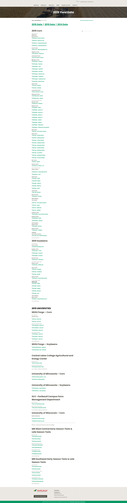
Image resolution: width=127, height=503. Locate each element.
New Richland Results (38, 481)
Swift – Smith (37, 188)
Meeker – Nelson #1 (38, 114)
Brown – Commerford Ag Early (40, 43)
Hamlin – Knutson (38, 226)
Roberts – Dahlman (38, 230)
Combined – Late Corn (38, 327)
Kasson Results (37, 475)
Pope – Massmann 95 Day (39, 145)
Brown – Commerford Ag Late (40, 45)
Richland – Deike (37, 218)
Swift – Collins (37, 178)
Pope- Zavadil (37, 274)
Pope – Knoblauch (38, 271)
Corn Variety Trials (38, 363)
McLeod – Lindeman (38, 103)
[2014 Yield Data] (33, 319)
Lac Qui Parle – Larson (38, 91)
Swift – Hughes (37, 180)
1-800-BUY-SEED (83, 1)
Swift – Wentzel (37, 290)
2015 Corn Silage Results (39, 379)
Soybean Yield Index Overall (40, 407)
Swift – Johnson (37, 183)
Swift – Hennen (37, 285)
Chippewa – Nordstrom (39, 53)
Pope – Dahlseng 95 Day (39, 137)
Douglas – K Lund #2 (38, 255)
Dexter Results (37, 468)
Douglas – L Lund (37, 250)
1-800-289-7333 (90, 1)
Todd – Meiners (37, 192)
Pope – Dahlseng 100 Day (39, 150)
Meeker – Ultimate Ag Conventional (41, 127)
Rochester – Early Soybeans (40, 388)
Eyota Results (37, 472)
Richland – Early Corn (38, 330)
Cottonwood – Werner (39, 57)
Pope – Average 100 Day (39, 147)
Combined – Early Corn (39, 325)
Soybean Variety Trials (39, 366)
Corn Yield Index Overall (39, 403)
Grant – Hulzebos (37, 87)
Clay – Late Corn (37, 321)
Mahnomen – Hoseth (38, 95)
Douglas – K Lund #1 (38, 253)
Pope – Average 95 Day (39, 135)
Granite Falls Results (38, 445)
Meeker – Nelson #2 (38, 117)
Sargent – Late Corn (38, 338)
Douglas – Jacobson (38, 61)
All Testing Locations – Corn (40, 376)
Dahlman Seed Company (41, 2)
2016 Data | (38, 24)
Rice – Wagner (37, 161)
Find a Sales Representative (40, 496)
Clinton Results (37, 438)
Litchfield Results (38, 447)
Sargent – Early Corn (38, 336)
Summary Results (37, 436)
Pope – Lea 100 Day (38, 152)
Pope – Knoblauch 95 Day (39, 142)
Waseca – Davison (38, 196)
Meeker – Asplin (37, 107)
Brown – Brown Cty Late (39, 40)
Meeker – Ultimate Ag (38, 124)
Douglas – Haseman (38, 63)
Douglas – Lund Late (38, 71)
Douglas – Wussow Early (39, 81)
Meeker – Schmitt (37, 119)
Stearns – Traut (37, 174)
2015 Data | (51, 24)
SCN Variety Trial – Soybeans (40, 349)
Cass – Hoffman (37, 210)
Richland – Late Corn (38, 333)
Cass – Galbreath (37, 207)
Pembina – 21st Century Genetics (41, 214)
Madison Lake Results (38, 478)
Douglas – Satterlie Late (39, 73)
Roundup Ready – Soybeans (40, 347)
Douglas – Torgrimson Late (39, 78)
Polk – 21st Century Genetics (40, 131)
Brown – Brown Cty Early (39, 38)
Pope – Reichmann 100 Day (39, 155)
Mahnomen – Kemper (38, 98)
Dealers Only (82, 501)
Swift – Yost (36, 293)
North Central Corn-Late (39, 421)
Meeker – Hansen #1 (38, 109)
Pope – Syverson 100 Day (39, 157)
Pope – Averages (37, 269)
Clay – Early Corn (37, 319)
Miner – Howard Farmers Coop (40, 298)
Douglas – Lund (37, 66)
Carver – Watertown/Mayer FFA (40, 49)
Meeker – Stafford (38, 122)
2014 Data (62, 24)
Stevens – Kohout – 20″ (39, 165)
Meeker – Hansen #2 (38, 112)
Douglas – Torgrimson (38, 76)
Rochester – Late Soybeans (40, 390)
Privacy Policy (77, 501)
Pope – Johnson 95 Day (39, 140)
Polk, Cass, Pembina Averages (40, 235)
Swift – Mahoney (37, 185)
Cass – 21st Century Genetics (40, 202)
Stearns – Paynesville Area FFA (40, 171)
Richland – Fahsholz (38, 220)
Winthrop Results (38, 453)
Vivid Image (72, 501)
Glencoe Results (37, 441)
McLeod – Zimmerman (38, 259)
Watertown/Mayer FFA (39, 246)
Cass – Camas (37, 205)
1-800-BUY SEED (57, 497)
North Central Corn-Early (39, 418)
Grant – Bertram (37, 85)
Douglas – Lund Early (38, 68)
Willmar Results (37, 451)
